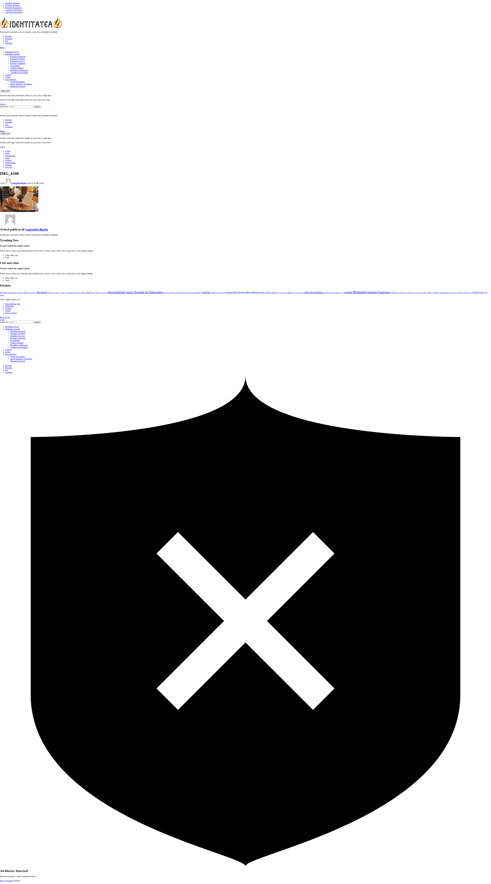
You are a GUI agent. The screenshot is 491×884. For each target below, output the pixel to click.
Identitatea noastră (12, 54)
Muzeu (290, 293)
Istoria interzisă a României (21, 84)
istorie (206, 292)
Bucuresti (42, 292)
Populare (8, 39)
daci (89, 292)
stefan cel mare (433, 292)
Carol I (50, 293)
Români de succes (17, 61)
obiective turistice (313, 292)
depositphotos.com (12, 304)
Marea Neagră (221, 292)
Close (2, 320)
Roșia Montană (409, 292)
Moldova (275, 293)
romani (348, 292)
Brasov (26, 293)
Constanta (63, 292)
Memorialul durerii (17, 86)
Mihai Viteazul (266, 293)
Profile (7, 151)
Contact (8, 308)
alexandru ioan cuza (8, 293)
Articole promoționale (14, 12)
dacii (97, 293)
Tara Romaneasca (445, 293)
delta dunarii (103, 292)
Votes (7, 158)
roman (342, 292)
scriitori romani (418, 292)
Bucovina (33, 293)
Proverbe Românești (13, 8)
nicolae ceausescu (298, 292)
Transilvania (477, 292)
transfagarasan (467, 292)
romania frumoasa (378, 292)
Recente (8, 36)
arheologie (20, 292)
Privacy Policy (11, 313)
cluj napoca (56, 292)
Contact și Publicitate (13, 10)
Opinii (7, 77)
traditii (460, 293)
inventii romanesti (176, 293)
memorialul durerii (235, 292)
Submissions (10, 156)
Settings (8, 165)
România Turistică (12, 3)
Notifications (10, 163)
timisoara (454, 292)
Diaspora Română (12, 5)
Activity (8, 160)
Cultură (8, 75)
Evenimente (15, 66)
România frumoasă (17, 56)
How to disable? (6, 881)
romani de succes (397, 292)
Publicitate (9, 306)
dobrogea (166, 292)
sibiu (424, 293)
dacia (93, 293)
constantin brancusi (73, 293)
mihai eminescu (252, 292)
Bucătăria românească (19, 70)
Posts (7, 153)
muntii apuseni (283, 292)
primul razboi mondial (331, 293)
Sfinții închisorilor (17, 82)
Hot (6, 41)
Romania (360, 292)
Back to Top (5, 317)
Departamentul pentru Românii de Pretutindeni (135, 292)
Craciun (83, 293)
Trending (8, 43)
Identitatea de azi (12, 52)
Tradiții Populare (17, 68)
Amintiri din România (19, 73)
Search (37, 107)
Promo (7, 311)
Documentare (10, 79)
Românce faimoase (18, 63)
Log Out (8, 167)
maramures (213, 293)
